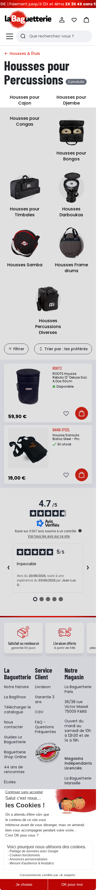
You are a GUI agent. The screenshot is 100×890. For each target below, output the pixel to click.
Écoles (10, 782)
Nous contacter (13, 724)
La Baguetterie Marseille (78, 781)
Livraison (43, 686)
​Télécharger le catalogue (17, 709)
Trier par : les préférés (66, 349)
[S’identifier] (61, 19)
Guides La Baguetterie (15, 739)
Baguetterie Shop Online (15, 754)
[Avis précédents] (8, 568)
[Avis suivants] (87, 568)
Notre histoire (16, 686)
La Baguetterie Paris (78, 689)
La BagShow (15, 697)
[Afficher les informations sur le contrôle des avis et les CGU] (80, 531)
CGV (39, 712)
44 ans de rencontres (14, 769)
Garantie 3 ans (44, 699)
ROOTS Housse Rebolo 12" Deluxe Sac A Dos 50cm (70, 377)
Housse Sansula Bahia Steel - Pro (66, 437)
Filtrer (18, 349)
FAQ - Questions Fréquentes (45, 726)
